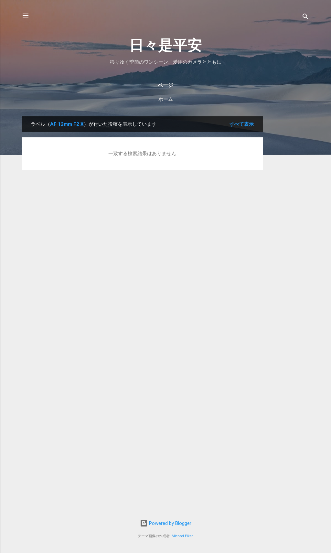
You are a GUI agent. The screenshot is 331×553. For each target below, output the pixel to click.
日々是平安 (165, 45)
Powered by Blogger (169, 523)
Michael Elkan (183, 536)
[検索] (305, 17)
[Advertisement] (288, 213)
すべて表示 (242, 124)
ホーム (165, 99)
